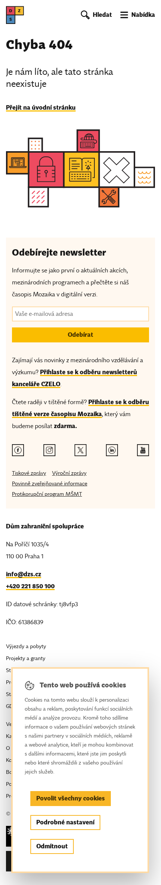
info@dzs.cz (23, 574)
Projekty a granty (25, 658)
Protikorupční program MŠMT (47, 494)
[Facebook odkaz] (18, 450)
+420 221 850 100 (30, 586)
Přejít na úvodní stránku (41, 108)
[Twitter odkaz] (80, 450)
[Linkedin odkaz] (112, 450)
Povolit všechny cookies (70, 798)
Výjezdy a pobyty (26, 646)
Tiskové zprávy (29, 473)
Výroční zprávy (69, 473)
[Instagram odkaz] (49, 450)
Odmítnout (52, 846)
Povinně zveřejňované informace (49, 483)
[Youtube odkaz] (143, 450)
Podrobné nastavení (65, 822)
